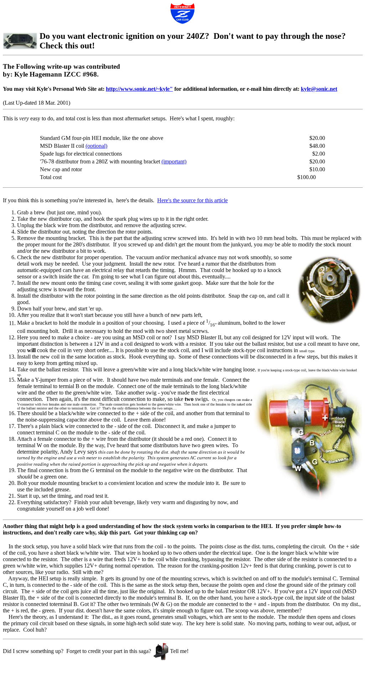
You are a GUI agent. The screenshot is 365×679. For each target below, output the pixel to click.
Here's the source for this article (192, 200)
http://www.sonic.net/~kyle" (139, 89)
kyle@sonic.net (319, 89)
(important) (173, 161)
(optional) (96, 146)
